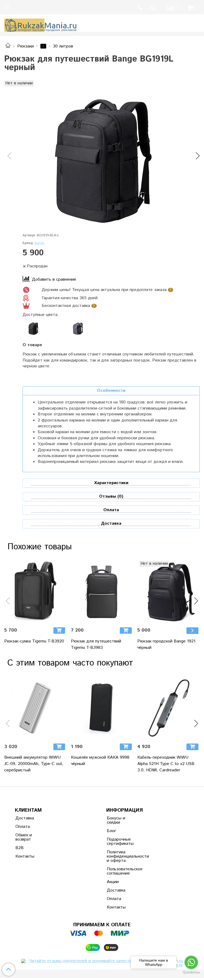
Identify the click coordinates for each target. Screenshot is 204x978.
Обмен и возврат (23, 837)
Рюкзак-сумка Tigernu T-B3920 (34, 641)
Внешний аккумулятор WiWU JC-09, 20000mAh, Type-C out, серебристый (33, 763)
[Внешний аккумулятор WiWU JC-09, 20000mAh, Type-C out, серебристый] (35, 708)
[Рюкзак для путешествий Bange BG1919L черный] (102, 161)
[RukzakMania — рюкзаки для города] (40, 24)
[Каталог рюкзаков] (8, 46)
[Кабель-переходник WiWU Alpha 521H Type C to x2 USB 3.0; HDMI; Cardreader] (168, 708)
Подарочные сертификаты (120, 841)
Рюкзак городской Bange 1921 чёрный (166, 644)
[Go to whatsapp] (191, 962)
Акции (113, 882)
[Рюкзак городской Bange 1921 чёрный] (168, 592)
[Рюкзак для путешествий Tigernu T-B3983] (102, 592)
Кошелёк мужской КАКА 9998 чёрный (100, 760)
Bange (39, 243)
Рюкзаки (25, 46)
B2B (19, 848)
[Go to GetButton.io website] (191, 972)
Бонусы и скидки (116, 820)
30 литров (63, 46)
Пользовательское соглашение (120, 871)
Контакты (24, 856)
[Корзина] (194, 8)
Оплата (22, 827)
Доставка (24, 818)
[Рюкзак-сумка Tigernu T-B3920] (35, 592)
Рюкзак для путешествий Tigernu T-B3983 (96, 644)
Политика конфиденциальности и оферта (120, 856)
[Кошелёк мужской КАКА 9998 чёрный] (102, 708)
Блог (111, 831)
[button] (7, 156)
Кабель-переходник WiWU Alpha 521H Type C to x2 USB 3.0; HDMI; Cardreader (165, 763)
